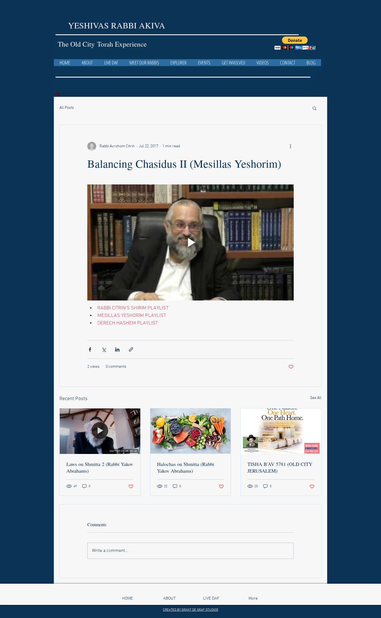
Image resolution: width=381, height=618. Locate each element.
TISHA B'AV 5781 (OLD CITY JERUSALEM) (279, 467)
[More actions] (290, 146)
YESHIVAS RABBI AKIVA (118, 25)
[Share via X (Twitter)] (103, 349)
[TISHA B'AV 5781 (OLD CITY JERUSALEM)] (281, 431)
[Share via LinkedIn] (117, 349)
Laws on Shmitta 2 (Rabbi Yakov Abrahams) (99, 467)
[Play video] (190, 242)
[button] (294, 43)
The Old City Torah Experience (102, 44)
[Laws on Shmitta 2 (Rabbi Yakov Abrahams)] (100, 431)
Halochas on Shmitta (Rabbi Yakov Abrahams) (185, 467)
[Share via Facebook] (90, 349)
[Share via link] (131, 349)
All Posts (66, 107)
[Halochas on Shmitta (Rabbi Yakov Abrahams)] (190, 431)
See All (316, 398)
